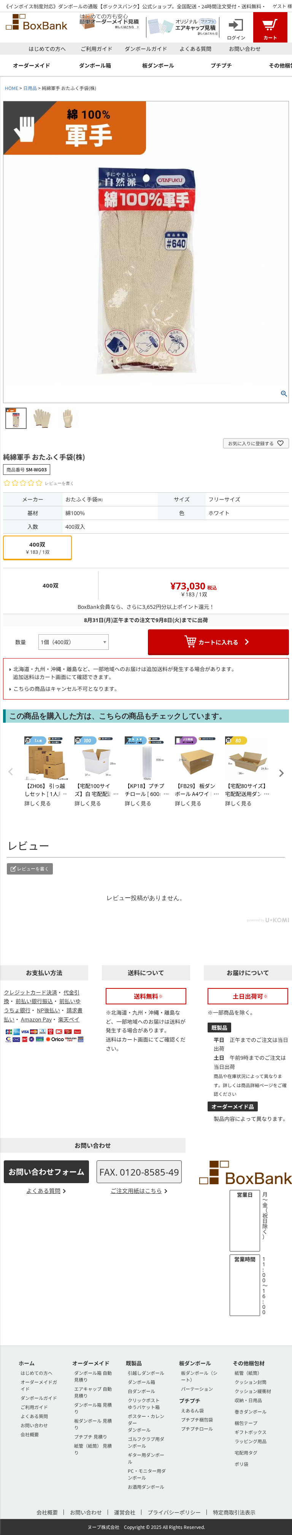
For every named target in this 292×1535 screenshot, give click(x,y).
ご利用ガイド (97, 48)
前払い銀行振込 (34, 1001)
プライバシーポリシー (174, 1512)
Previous (10, 771)
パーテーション (197, 1388)
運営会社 (124, 1512)
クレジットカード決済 (30, 992)
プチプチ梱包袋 (197, 1419)
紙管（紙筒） (248, 1373)
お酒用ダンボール (146, 1486)
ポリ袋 (241, 1464)
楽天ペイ (68, 1019)
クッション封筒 (251, 1382)
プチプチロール (197, 1428)
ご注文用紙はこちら (136, 1191)
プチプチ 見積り (90, 1436)
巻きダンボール (251, 1411)
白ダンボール (141, 1391)
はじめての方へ (47, 48)
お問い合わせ (245, 48)
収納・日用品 (248, 1400)
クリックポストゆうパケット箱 (144, 1403)
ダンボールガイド (146, 48)
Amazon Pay (36, 1019)
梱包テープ (246, 1423)
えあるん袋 (192, 1410)
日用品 (30, 88)
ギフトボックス (251, 1432)
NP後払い (48, 1010)
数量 (20, 642)
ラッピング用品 (251, 1441)
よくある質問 (195, 48)
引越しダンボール (146, 1373)
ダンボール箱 (141, 1382)
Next (281, 773)
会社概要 (30, 1434)
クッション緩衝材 (253, 1391)
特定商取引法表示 (234, 1512)
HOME (11, 88)
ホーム (27, 1363)
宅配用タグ (246, 1452)
